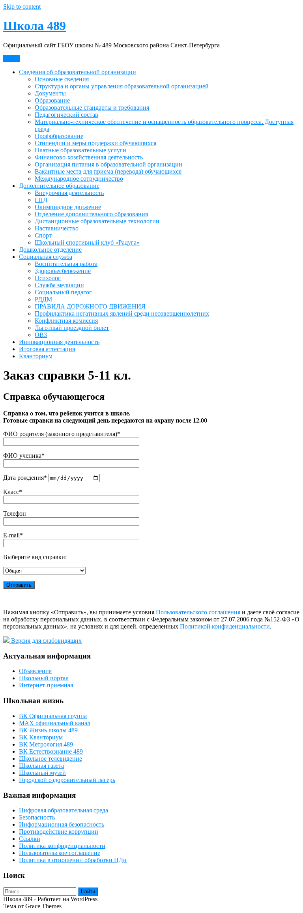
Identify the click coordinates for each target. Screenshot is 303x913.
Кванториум (35, 356)
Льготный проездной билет (72, 327)
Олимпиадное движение (68, 207)
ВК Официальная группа (53, 716)
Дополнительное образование (59, 185)
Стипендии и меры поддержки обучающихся (95, 143)
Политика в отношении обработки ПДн (73, 860)
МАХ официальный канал (54, 723)
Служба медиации (59, 285)
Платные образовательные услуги (80, 150)
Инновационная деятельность (59, 342)
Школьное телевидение (50, 758)
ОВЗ (41, 334)
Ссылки (29, 838)
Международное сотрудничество (79, 178)
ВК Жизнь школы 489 (48, 730)
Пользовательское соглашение (59, 852)
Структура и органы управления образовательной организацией (122, 86)
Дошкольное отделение (50, 249)
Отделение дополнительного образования (91, 214)
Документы (50, 93)
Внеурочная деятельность (69, 192)
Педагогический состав (66, 114)
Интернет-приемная (46, 685)
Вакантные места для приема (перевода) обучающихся (108, 171)
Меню (11, 58)
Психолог (48, 278)
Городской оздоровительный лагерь (67, 779)
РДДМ (43, 299)
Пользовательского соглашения (198, 612)
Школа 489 (34, 26)
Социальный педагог (63, 292)
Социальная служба (45, 256)
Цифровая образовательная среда (63, 810)
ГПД (41, 199)
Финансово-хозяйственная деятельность (89, 157)
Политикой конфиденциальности (225, 626)
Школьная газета (41, 765)
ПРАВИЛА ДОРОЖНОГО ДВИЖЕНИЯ (90, 306)
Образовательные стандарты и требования (92, 107)
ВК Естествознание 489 (51, 751)
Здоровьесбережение (63, 271)
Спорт (43, 235)
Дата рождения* (26, 477)
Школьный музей (42, 772)
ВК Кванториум (41, 737)
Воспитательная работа (66, 263)
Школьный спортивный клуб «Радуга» (87, 242)
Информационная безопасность (61, 824)
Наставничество (57, 228)
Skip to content (22, 6)
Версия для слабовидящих (45, 640)
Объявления (35, 671)
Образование (52, 100)
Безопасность (37, 817)
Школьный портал (44, 678)
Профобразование (59, 136)
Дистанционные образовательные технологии (97, 221)
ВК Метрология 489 (46, 744)
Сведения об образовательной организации (77, 72)
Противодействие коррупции (58, 831)
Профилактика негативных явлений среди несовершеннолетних (122, 313)
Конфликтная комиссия (66, 320)
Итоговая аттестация (47, 349)
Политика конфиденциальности (62, 845)
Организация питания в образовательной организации (108, 164)
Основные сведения (62, 79)
